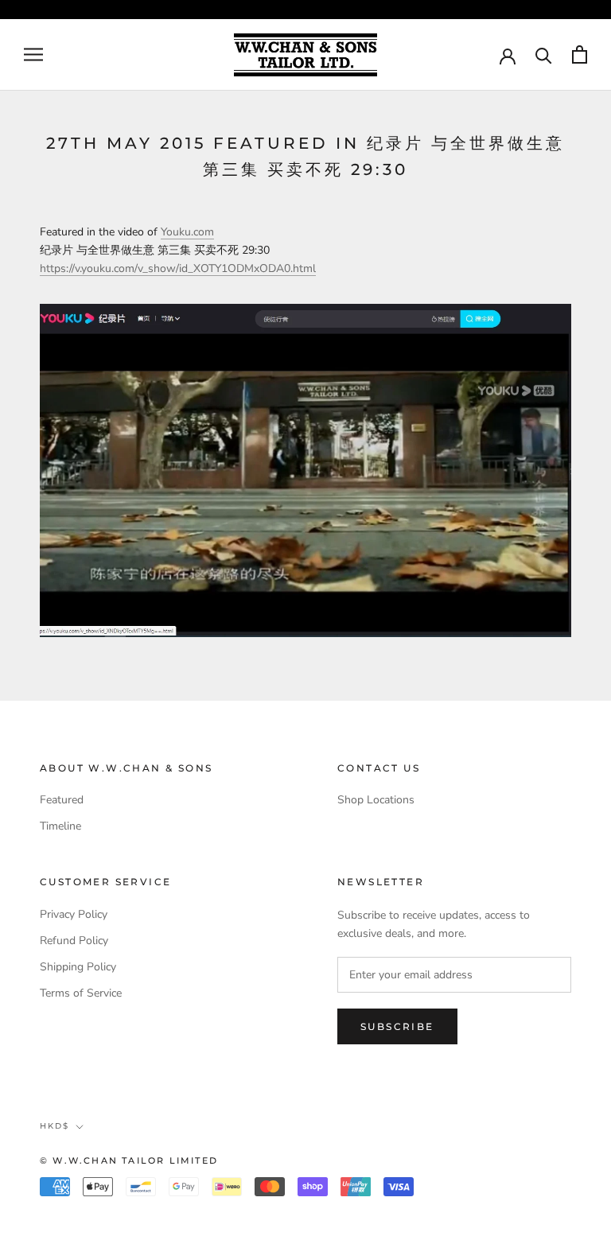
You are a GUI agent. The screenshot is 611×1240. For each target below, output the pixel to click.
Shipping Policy (78, 966)
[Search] (543, 54)
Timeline (60, 826)
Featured (62, 799)
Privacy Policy (73, 914)
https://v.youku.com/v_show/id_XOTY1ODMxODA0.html (178, 268)
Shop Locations (375, 799)
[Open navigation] (33, 54)
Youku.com (187, 231)
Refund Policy (74, 940)
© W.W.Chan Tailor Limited (129, 1160)
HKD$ (54, 1126)
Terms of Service (81, 993)
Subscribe (397, 1026)
